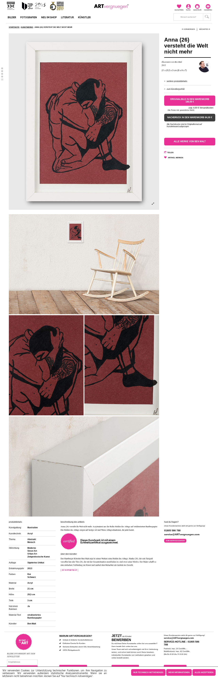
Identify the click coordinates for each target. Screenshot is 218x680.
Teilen (170, 152)
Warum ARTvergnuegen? (75, 636)
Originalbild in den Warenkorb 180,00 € (189, 100)
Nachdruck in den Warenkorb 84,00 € (189, 117)
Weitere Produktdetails (177, 81)
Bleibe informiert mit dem (21, 653)
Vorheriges (189, 29)
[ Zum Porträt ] (69, 570)
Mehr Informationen (179, 672)
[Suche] (192, 17)
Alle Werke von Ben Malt (190, 141)
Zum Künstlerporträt (175, 89)
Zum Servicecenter (175, 541)
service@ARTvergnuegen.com (179, 638)
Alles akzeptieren (204, 672)
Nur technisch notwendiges (148, 672)
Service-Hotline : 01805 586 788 (181, 643)
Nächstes (203, 29)
